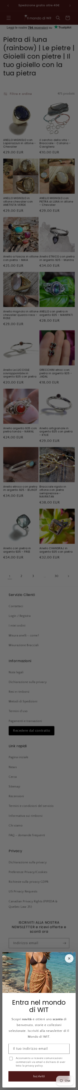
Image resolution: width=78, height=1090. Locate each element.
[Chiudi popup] (69, 958)
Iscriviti (39, 1076)
